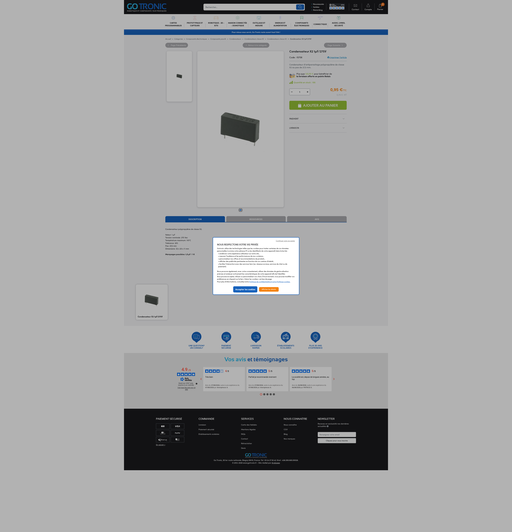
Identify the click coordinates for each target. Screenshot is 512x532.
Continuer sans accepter (285, 241)
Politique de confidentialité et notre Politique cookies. (269, 281)
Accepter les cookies (245, 289)
